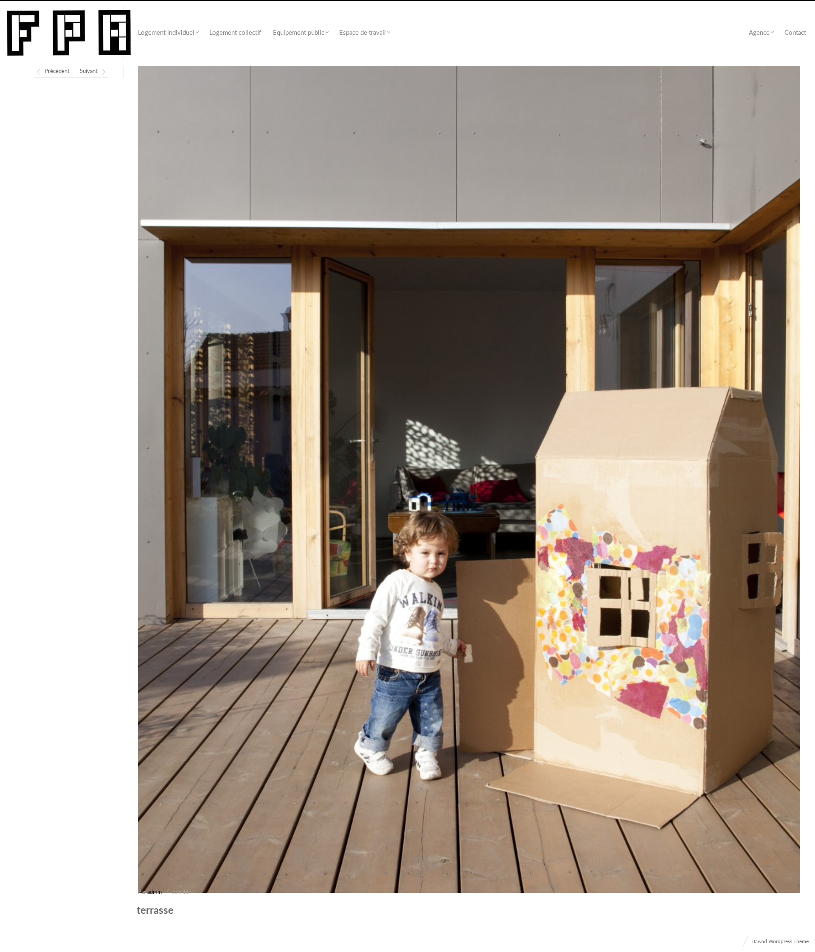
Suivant (89, 71)
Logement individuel (166, 33)
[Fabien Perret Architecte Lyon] (69, 33)
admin (154, 892)
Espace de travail (362, 33)
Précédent (57, 71)
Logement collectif (235, 33)
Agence (759, 33)
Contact (795, 33)
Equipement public (298, 33)
